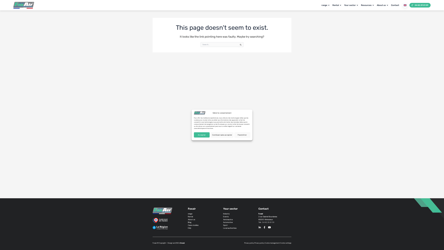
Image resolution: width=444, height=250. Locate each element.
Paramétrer (242, 135)
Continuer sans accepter (222, 135)
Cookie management (272, 243)
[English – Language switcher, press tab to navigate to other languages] (405, 5)
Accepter (202, 135)
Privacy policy (249, 243)
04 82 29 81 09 (268, 222)
